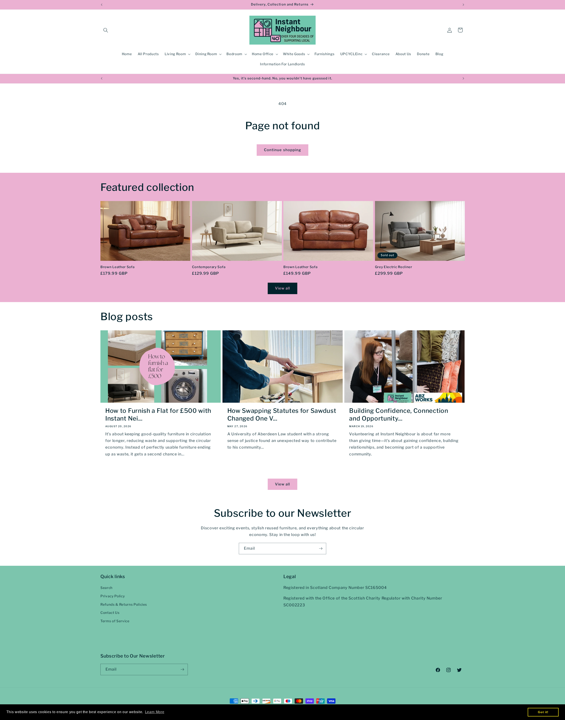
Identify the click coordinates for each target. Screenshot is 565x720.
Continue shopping (282, 150)
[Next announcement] (463, 4)
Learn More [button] (154, 712)
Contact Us (110, 613)
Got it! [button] (543, 712)
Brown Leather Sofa (117, 267)
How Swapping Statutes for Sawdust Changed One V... (281, 414)
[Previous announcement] (102, 4)
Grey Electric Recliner (393, 267)
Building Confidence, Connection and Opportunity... (398, 414)
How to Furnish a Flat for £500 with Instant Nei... (158, 414)
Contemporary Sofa (209, 267)
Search (106, 588)
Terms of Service (115, 621)
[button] (105, 30)
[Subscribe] (320, 548)
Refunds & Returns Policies (123, 604)
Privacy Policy (112, 596)
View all (282, 288)
